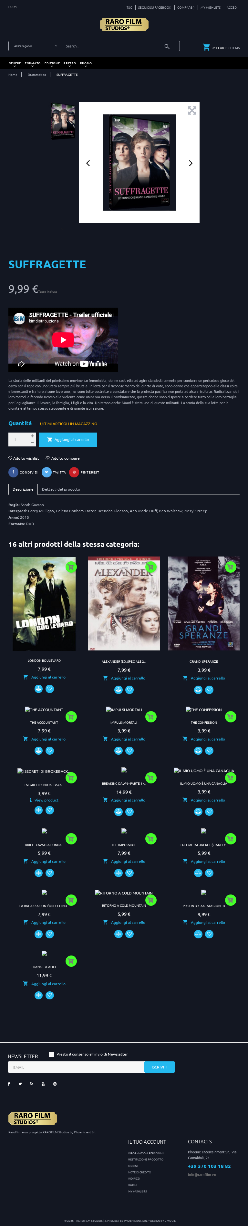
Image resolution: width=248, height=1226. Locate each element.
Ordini (133, 1165)
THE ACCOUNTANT (44, 722)
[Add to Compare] (39, 689)
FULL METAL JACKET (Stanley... (204, 844)
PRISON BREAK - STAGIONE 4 (204, 905)
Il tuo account (147, 1141)
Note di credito (139, 1172)
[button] (231, 7)
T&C (129, 7)
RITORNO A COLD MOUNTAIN (124, 905)
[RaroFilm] (124, 23)
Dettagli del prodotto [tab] (61, 489)
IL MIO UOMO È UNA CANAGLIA (203, 783)
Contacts (200, 1141)
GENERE (15, 63)
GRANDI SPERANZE (204, 661)
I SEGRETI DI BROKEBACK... (44, 784)
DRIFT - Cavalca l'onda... (44, 844)
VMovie (170, 1220)
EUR (11, 6)
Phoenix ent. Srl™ (137, 1220)
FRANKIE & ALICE (44, 966)
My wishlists (137, 1191)
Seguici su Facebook (154, 7)
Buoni (132, 1184)
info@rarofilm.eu (202, 1174)
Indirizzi (134, 1178)
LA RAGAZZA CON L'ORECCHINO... (44, 905)
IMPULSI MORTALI (123, 722)
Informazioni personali (146, 1152)
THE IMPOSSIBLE (123, 844)
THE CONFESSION (204, 722)
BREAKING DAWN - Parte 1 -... (124, 783)
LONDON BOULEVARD (44, 660)
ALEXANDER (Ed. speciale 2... (124, 661)
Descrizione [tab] (23, 489)
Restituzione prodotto (145, 1159)
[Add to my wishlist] (50, 689)
